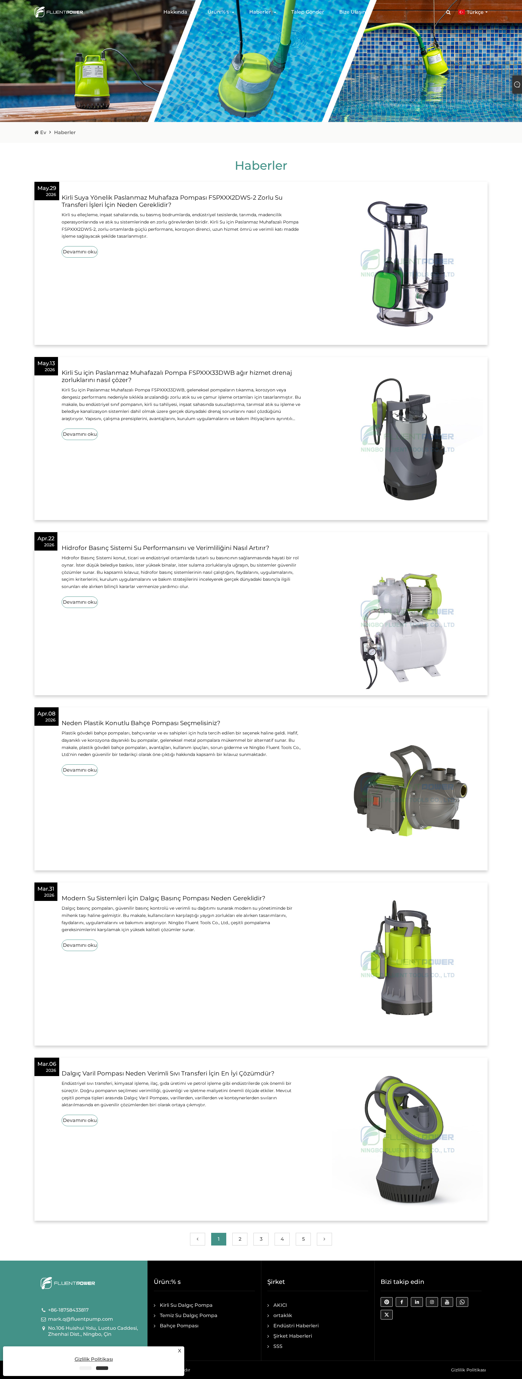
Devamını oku (80, 252)
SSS (277, 1346)
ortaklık (282, 1315)
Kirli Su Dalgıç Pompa (186, 1305)
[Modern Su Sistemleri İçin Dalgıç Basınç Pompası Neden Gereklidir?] (407, 963)
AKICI (280, 1305)
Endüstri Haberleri (296, 1326)
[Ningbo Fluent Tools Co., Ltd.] (58, 11)
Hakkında (175, 12)
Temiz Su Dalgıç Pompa (189, 1315)
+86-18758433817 (68, 1310)
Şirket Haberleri (292, 1336)
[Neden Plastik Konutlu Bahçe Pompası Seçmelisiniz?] (407, 788)
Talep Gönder (307, 12)
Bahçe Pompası (179, 1326)
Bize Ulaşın (352, 12)
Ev (42, 132)
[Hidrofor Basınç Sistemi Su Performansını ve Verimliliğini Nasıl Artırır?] (407, 613)
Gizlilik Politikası (468, 1370)
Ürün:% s (218, 12)
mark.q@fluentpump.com (80, 1319)
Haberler (260, 12)
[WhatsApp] (463, 1303)
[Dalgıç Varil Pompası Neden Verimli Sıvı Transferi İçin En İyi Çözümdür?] (407, 1139)
